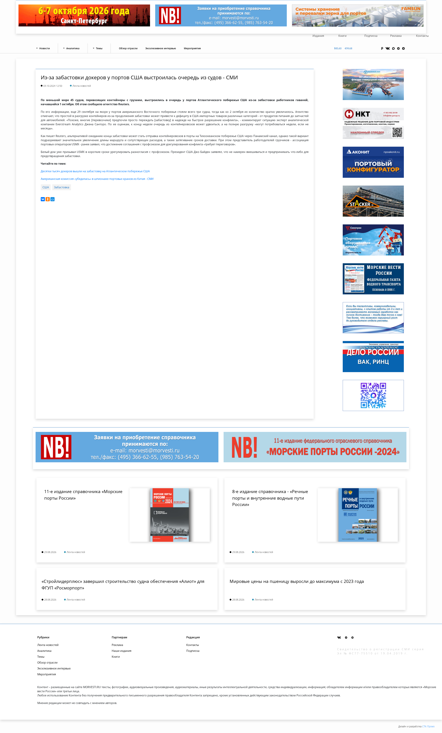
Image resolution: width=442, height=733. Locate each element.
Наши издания (121, 651)
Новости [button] (44, 48)
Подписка (370, 36)
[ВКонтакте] (43, 199)
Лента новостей (48, 645)
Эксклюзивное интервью (160, 48)
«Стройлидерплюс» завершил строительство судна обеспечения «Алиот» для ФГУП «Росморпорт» (123, 584)
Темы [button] (99, 48)
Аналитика (44, 651)
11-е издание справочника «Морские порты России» (83, 494)
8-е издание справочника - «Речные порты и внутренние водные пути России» (270, 497)
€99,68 (348, 48)
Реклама (396, 36)
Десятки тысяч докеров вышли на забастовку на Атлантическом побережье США (95, 171)
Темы (40, 657)
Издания (318, 36)
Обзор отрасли (128, 48)
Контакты (422, 36)
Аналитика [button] (72, 48)
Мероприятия (192, 48)
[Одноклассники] (48, 199)
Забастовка (61, 187)
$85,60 (338, 48)
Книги (342, 36)
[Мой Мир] (52, 199)
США (45, 187)
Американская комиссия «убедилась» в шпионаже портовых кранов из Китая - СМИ (97, 179)
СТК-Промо (428, 726)
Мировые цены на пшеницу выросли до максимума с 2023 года (297, 581)
